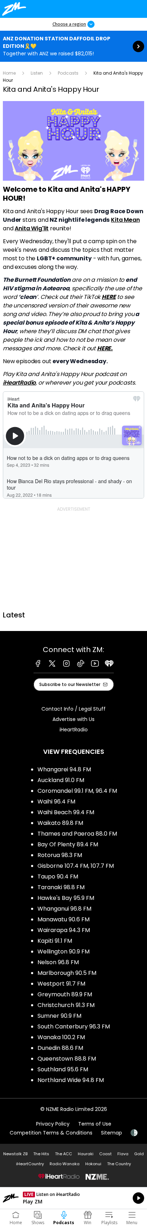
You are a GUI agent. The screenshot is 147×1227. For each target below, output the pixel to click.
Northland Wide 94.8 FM (70, 1080)
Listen (37, 73)
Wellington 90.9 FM (63, 951)
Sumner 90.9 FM (59, 1016)
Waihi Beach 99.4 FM (65, 812)
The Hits (41, 1154)
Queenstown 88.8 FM (66, 1059)
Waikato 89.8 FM (60, 823)
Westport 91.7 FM (61, 984)
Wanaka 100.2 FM (61, 1037)
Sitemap (111, 1132)
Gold (139, 1154)
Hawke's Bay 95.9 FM (65, 898)
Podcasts (68, 73)
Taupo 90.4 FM (57, 876)
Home (9, 73)
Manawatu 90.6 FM (63, 919)
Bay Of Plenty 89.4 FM (67, 844)
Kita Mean (125, 220)
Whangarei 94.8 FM (64, 769)
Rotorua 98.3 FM (59, 855)
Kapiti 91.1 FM (54, 941)
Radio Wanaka (65, 1164)
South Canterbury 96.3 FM (73, 1026)
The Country (119, 1164)
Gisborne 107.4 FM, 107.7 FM (75, 866)
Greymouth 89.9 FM (64, 994)
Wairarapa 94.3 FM (63, 930)
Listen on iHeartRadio (73, 1198)
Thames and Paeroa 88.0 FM (77, 834)
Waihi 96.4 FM (56, 801)
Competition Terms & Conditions (51, 1132)
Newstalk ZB (15, 1154)
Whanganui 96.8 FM (64, 909)
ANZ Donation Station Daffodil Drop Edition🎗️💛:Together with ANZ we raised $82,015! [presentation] (73, 46)
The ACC (63, 1154)
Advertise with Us (73, 719)
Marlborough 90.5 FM (66, 973)
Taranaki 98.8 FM (61, 887)
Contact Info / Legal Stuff (73, 708)
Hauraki (85, 1154)
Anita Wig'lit (32, 228)
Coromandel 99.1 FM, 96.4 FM (77, 791)
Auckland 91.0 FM (60, 780)
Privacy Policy (53, 1123)
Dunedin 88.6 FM (60, 1048)
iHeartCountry (30, 1164)
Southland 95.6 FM (62, 1069)
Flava (122, 1154)
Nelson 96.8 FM (58, 962)
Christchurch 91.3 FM (66, 1005)
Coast (105, 1154)
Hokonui (93, 1164)
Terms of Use (94, 1123)
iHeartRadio (19, 383)
